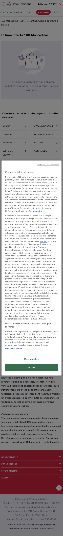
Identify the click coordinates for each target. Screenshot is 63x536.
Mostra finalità (31, 359)
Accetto (31, 367)
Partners (43, 241)
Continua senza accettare (48, 165)
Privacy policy (35, 211)
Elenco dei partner (14, 348)
